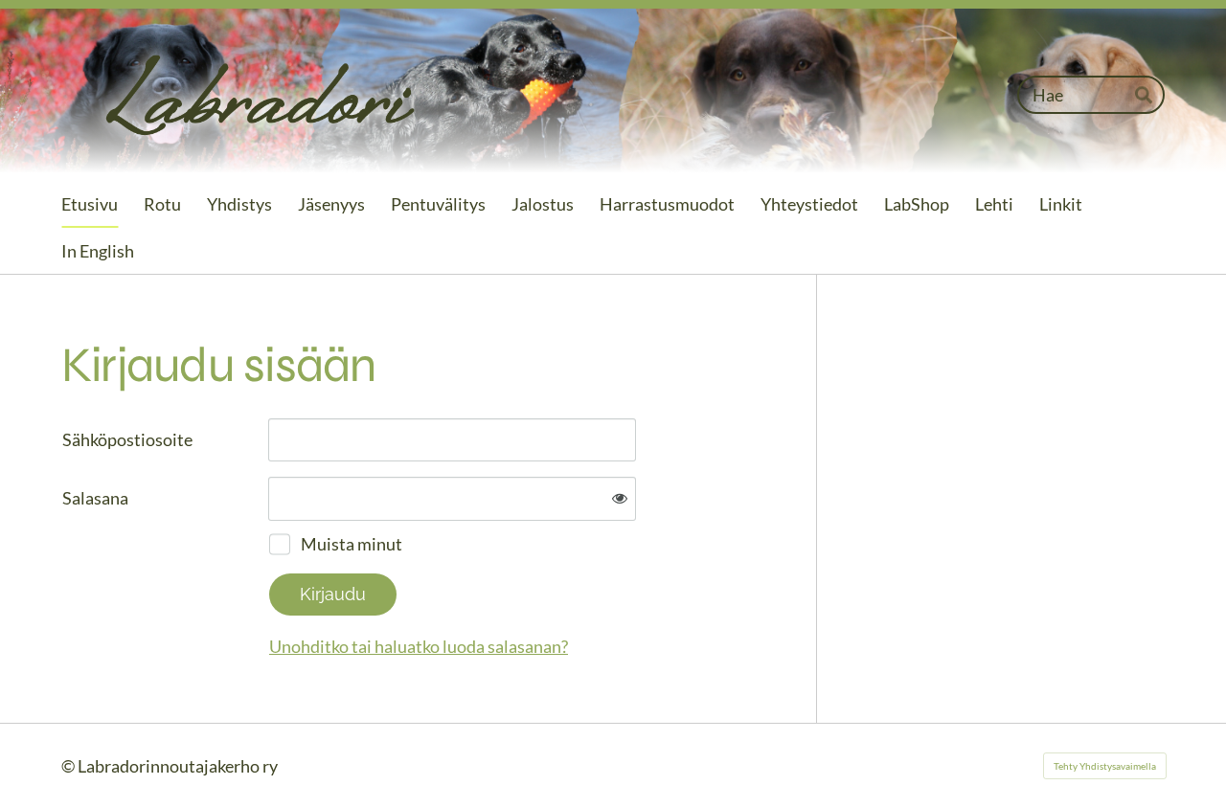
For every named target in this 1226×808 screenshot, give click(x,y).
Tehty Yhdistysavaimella (1105, 766)
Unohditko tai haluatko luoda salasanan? (418, 646)
